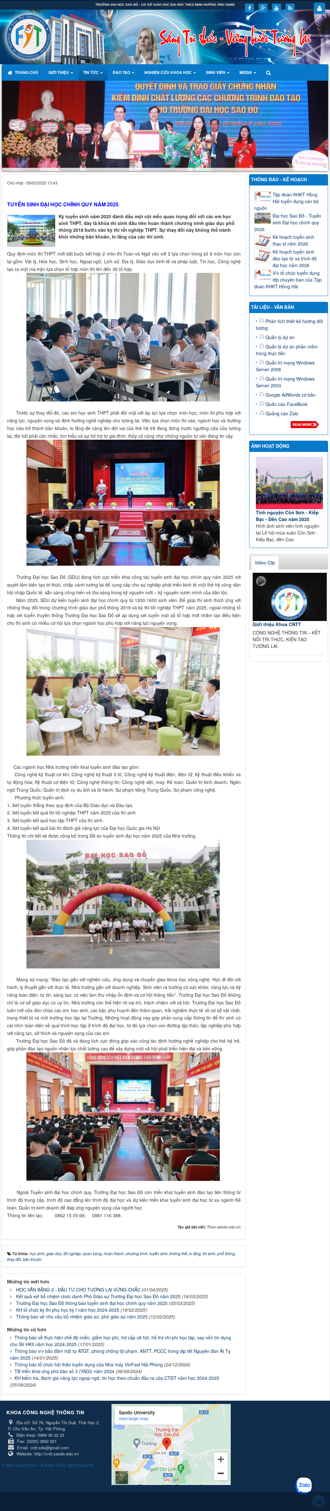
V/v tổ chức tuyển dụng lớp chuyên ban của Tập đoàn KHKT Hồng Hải (288, 280)
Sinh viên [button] (216, 72)
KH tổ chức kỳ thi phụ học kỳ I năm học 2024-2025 (67, 1310)
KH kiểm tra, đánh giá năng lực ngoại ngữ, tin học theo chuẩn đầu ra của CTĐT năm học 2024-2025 (117, 1378)
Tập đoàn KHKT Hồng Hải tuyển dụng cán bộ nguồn (286, 201)
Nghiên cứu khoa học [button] (168, 72)
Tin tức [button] (91, 72)
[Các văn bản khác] (306, 426)
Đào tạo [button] (122, 72)
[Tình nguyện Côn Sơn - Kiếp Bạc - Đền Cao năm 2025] (289, 483)
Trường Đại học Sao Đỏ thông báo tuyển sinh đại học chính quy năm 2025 (92, 1303)
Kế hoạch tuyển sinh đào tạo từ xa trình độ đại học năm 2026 (295, 258)
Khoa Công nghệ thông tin (69, 1465)
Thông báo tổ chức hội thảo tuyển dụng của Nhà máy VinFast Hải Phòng (89, 1364)
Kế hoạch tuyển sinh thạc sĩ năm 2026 (293, 240)
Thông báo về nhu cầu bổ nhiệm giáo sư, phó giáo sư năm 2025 (82, 1316)
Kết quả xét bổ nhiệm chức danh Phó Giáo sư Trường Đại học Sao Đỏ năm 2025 (98, 1296)
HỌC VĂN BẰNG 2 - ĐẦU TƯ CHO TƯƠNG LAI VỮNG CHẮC (78, 1289)
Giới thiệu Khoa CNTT (277, 624)
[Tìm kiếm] (269, 72)
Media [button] (246, 72)
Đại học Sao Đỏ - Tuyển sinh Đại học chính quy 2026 (287, 222)
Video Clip (265, 562)
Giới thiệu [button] (59, 72)
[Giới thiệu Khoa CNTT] (290, 596)
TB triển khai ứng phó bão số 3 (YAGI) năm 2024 (64, 1371)
